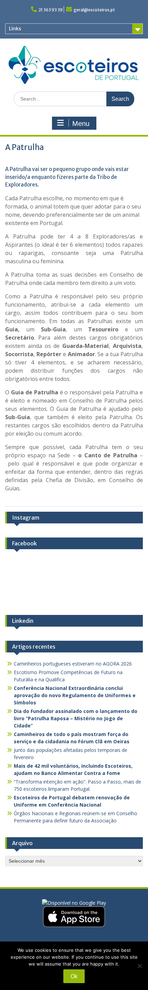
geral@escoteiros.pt (94, 9)
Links (15, 28)
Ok (74, 976)
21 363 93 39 (51, 9)
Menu (80, 123)
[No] (139, 965)
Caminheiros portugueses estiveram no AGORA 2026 (73, 663)
